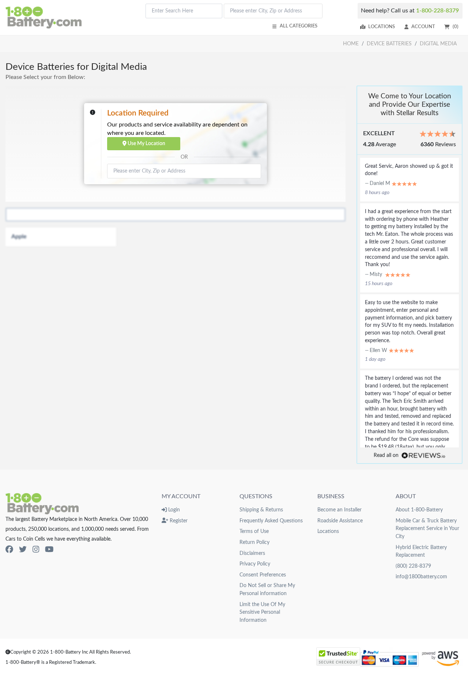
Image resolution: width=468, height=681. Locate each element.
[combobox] (184, 11)
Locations (381, 26)
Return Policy (254, 542)
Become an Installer (339, 509)
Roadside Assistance (340, 520)
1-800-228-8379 (437, 11)
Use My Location (146, 143)
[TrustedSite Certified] (338, 656)
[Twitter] (23, 549)
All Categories (298, 26)
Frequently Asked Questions (271, 520)
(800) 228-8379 (413, 566)
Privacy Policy (254, 564)
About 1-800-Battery (419, 509)
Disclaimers (252, 553)
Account (423, 26)
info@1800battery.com (421, 576)
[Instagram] (36, 549)
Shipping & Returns (261, 509)
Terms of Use (254, 531)
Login (173, 509)
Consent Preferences (262, 575)
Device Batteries (389, 43)
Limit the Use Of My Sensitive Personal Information (262, 612)
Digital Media (438, 43)
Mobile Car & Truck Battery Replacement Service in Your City (427, 528)
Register (178, 520)
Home (351, 43)
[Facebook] (9, 549)
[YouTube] (49, 549)
